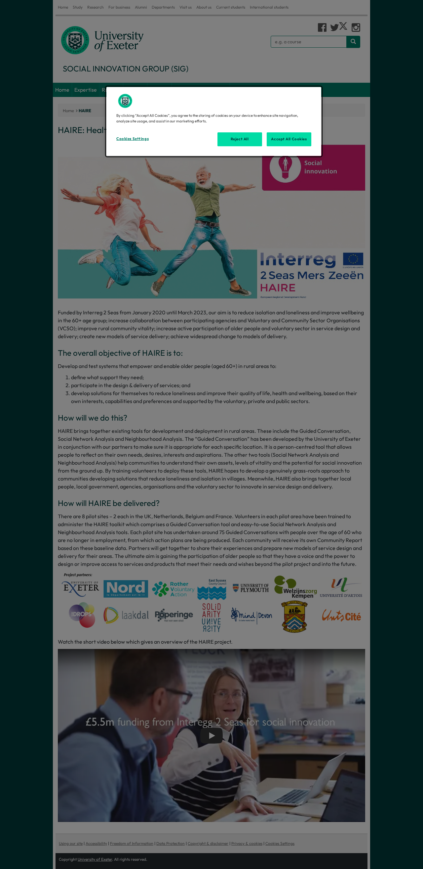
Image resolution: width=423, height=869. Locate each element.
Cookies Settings (132, 138)
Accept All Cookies (289, 139)
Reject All (240, 139)
